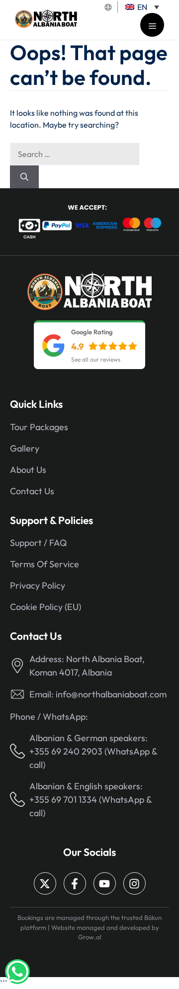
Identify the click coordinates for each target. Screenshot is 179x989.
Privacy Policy (37, 585)
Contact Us (32, 491)
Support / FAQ (38, 542)
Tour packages (39, 427)
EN (141, 7)
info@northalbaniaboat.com (111, 694)
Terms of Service (44, 564)
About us (28, 469)
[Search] (24, 176)
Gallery (24, 448)
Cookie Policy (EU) (45, 606)
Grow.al (89, 937)
